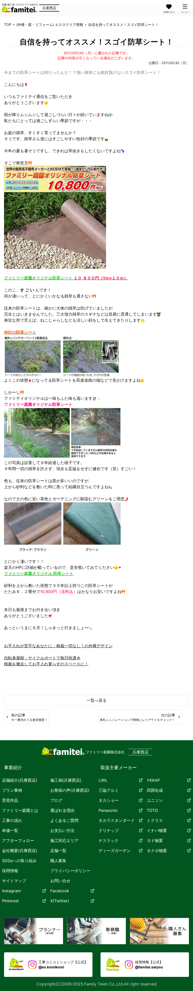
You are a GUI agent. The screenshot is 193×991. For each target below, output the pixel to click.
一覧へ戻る (96, 700)
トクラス (155, 820)
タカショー (109, 800)
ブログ (56, 800)
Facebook (59, 890)
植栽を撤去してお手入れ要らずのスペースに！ (46, 663)
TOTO (152, 810)
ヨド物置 (155, 840)
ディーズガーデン (115, 850)
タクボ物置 (157, 850)
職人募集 (58, 860)
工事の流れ (12, 820)
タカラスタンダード (117, 820)
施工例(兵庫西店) (65, 780)
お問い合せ (60, 880)
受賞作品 (10, 800)
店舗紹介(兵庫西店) (19, 780)
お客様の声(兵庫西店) (69, 790)
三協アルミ (109, 790)
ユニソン (155, 800)
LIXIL (103, 780)
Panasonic (108, 810)
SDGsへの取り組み (19, 860)
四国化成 (155, 790)
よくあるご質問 (64, 820)
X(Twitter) (59, 900)
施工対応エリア (64, 840)
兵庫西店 (49, 8)
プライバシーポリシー (70, 870)
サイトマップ (14, 880)
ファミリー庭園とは (20, 810)
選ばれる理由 (62, 810)
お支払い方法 (62, 830)
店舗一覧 (58, 850)
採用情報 (10, 870)
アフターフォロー (18, 840)
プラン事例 (12, 790)
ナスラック (109, 840)
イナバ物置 (157, 830)
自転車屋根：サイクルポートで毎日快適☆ (42, 657)
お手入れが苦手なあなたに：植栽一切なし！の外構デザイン (58, 645)
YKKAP (153, 780)
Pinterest (10, 900)
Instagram (11, 890)
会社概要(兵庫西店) (19, 850)
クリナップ (109, 830)
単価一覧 (10, 830)
